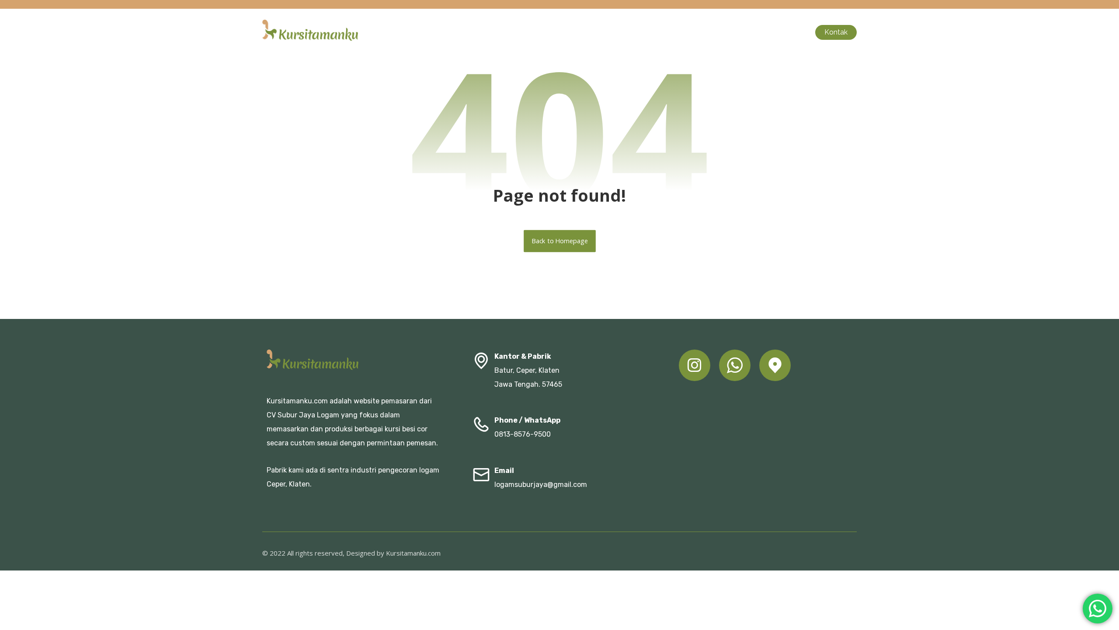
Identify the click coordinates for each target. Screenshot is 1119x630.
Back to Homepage (560, 241)
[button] (694, 365)
